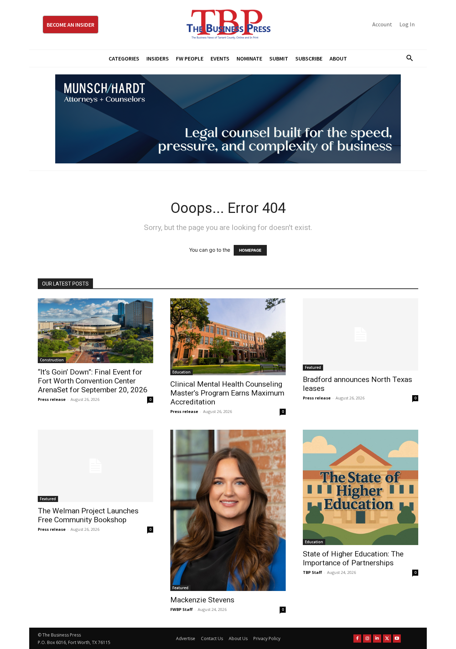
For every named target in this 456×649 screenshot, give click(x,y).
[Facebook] (357, 638)
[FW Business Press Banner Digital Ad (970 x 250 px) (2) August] (228, 118)
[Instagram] (367, 638)
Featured (313, 367)
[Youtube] (397, 638)
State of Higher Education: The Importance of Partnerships (353, 558)
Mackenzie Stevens (202, 600)
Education (181, 372)
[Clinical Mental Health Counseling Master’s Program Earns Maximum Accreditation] (228, 336)
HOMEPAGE (250, 250)
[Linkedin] (377, 638)
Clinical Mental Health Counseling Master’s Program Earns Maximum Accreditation (227, 393)
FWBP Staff (181, 609)
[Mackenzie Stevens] (228, 510)
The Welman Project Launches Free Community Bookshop (88, 515)
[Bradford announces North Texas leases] (360, 334)
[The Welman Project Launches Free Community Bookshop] (95, 466)
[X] (387, 638)
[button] (406, 58)
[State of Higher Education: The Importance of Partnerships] (360, 487)
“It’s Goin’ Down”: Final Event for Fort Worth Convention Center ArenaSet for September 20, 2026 (92, 381)
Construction (52, 359)
